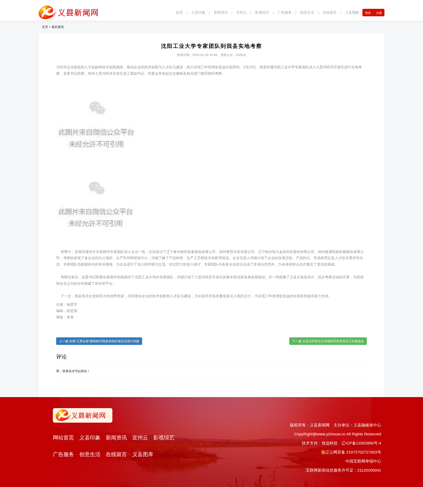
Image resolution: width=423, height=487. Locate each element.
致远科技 (330, 443)
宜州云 (241, 12)
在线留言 (330, 12)
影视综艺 (262, 12)
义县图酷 (352, 12)
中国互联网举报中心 (363, 461)
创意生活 (307, 12)
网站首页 (63, 438)
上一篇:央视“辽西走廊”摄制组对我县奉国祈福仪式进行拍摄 (99, 341)
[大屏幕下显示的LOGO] (68, 9)
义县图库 (142, 454)
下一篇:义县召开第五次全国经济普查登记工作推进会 (328, 341)
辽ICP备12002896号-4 (361, 443)
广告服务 (285, 12)
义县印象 (198, 12)
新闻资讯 (221, 12)
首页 (179, 12)
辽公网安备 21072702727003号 (353, 452)
